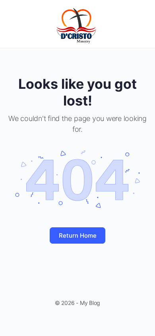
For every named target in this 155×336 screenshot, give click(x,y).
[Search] (140, 24)
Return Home (78, 235)
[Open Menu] (12, 23)
